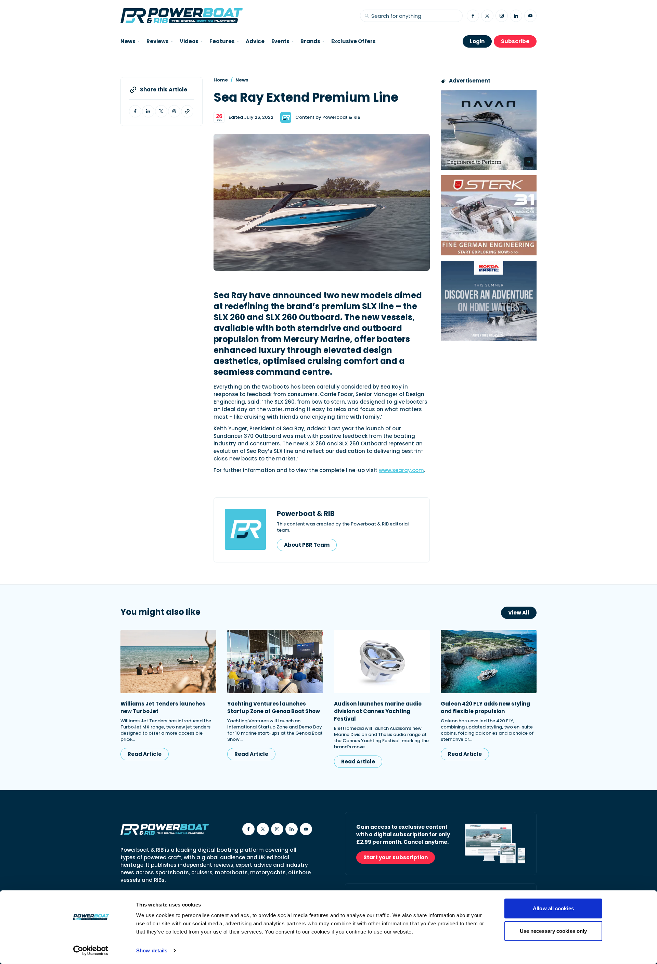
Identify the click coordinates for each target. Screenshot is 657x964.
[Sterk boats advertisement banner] (489, 215)
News (241, 80)
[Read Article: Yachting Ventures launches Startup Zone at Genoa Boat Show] (275, 661)
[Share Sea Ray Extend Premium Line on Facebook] (135, 111)
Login (477, 41)
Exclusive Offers (353, 41)
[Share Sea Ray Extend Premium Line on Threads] (174, 111)
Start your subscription (395, 857)
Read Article (145, 754)
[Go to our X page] (487, 16)
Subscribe (515, 41)
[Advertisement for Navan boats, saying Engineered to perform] (489, 130)
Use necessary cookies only (553, 931)
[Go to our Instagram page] (501, 16)
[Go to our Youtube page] (530, 16)
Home (221, 80)
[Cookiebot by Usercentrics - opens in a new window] (91, 951)
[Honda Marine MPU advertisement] (489, 301)
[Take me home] (181, 15)
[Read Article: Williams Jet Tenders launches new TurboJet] (168, 661)
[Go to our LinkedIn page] (516, 16)
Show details (151, 950)
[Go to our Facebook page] (473, 16)
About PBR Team (307, 544)
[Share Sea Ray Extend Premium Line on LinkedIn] (148, 111)
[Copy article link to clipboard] (187, 111)
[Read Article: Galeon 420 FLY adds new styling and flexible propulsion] (489, 661)
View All (518, 612)
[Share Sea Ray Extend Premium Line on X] (161, 111)
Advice (255, 41)
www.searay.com (401, 470)
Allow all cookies (553, 908)
